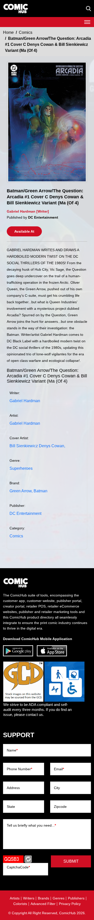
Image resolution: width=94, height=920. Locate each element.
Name (12, 750)
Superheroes (21, 468)
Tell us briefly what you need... (31, 825)
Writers (28, 898)
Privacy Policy (70, 904)
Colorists (20, 904)
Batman (40, 491)
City (57, 788)
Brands (43, 898)
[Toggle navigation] (87, 22)
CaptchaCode (18, 867)
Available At (24, 231)
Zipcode (60, 806)
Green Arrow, (21, 491)
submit (71, 861)
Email (59, 769)
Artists (15, 898)
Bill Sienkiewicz (24, 446)
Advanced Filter (43, 904)
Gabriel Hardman (25, 401)
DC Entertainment (25, 513)
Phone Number (19, 769)
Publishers (76, 898)
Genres (58, 898)
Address (13, 788)
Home (8, 32)
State (11, 806)
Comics (25, 32)
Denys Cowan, (52, 446)
